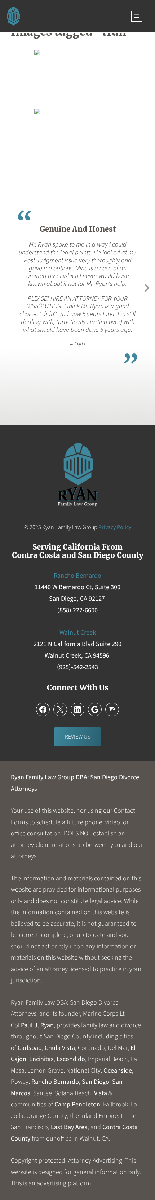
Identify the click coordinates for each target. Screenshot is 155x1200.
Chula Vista (60, 1047)
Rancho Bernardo (55, 1081)
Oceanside (117, 1070)
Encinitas (41, 1059)
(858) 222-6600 (77, 610)
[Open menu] (136, 16)
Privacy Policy (114, 527)
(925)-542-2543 (77, 667)
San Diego (95, 1081)
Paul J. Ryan (37, 1025)
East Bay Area (69, 1127)
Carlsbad (30, 1047)
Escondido (71, 1059)
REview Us (77, 737)
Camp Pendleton (77, 1104)
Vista (100, 1093)
